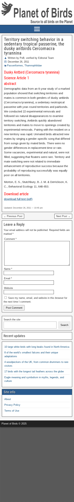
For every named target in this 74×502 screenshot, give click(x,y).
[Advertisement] (37, 464)
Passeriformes (15, 65)
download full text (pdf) (18, 199)
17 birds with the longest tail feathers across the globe (34, 371)
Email (8, 278)
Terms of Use (11, 410)
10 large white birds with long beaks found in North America (36, 346)
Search (64, 325)
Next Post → (63, 216)
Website (8, 288)
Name (8, 268)
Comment (10, 239)
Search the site (12, 319)
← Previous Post (13, 216)
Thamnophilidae (33, 65)
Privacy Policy (12, 404)
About (7, 399)
